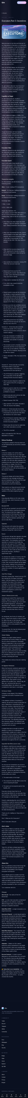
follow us (11, 808)
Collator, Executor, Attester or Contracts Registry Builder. (13, 842)
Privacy (3, 1079)
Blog (3, 1045)
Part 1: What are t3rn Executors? (11, 818)
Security (4, 1047)
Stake (3, 1058)
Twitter (3, 1021)
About (3, 1074)
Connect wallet (21, 2)
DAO (25, 1096)
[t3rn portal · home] (3, 3)
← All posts (4, 13)
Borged (3, 1082)
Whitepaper (4, 1042)
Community (4, 1031)
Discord (3, 1023)
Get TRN (4, 1066)
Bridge (3, 1055)
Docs (3, 1039)
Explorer (4, 1063)
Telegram (4, 1026)
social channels (21, 487)
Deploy (11, 1096)
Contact (3, 1077)
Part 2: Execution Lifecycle (18, 56)
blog (13, 487)
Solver (3, 1061)
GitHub (3, 1029)
